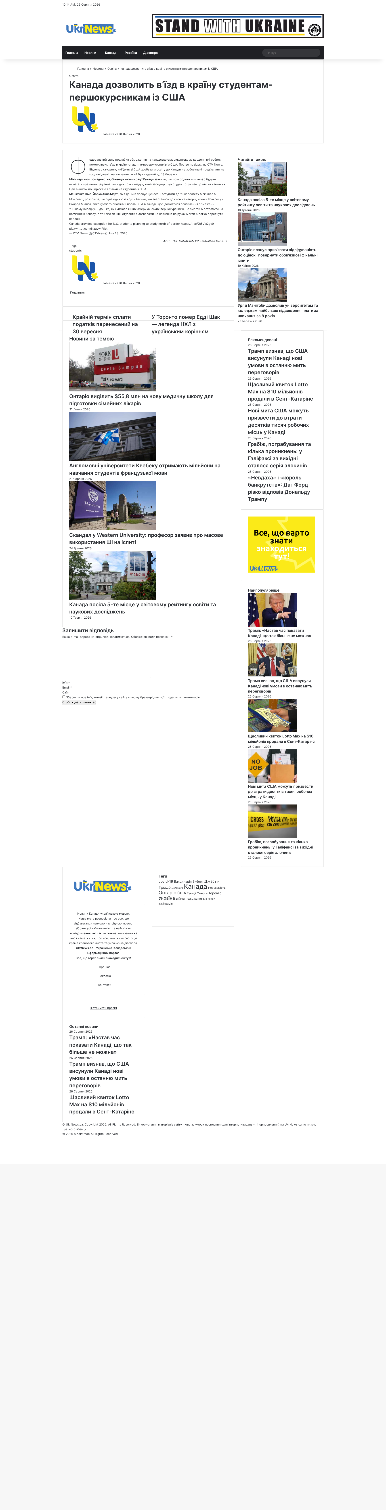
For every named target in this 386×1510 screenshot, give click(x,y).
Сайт (65, 692)
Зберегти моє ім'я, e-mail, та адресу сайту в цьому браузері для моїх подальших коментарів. (133, 697)
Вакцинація (183, 881)
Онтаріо (167, 892)
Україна (131, 53)
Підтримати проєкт (103, 1008)
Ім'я (66, 682)
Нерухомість (217, 887)
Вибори (198, 881)
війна (180, 898)
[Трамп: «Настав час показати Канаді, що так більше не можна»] (272, 625)
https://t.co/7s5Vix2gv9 (197, 223)
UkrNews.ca (109, 134)
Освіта (112, 68)
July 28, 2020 (117, 233)
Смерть (202, 893)
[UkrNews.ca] (91, 27)
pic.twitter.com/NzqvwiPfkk (88, 228)
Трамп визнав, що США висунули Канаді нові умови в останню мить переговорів (280, 686)
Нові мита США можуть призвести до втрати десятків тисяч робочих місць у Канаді (280, 791)
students (75, 250)
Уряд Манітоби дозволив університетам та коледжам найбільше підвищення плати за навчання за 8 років (278, 310)
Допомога (177, 887)
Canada (74, 223)
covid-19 (166, 881)
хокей (211, 898)
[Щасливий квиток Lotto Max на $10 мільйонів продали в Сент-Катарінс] (272, 731)
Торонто (215, 893)
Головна (71, 53)
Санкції (191, 893)
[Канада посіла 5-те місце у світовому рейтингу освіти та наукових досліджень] (112, 598)
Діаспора (150, 53)
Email (67, 687)
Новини (90, 53)
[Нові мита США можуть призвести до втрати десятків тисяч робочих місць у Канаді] (272, 781)
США (181, 893)
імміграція (166, 903)
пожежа (191, 898)
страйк (202, 898)
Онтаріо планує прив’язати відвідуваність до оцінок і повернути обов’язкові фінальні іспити (277, 255)
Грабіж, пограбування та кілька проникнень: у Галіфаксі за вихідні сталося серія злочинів (280, 847)
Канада (110, 53)
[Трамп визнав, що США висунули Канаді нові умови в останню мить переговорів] (272, 676)
